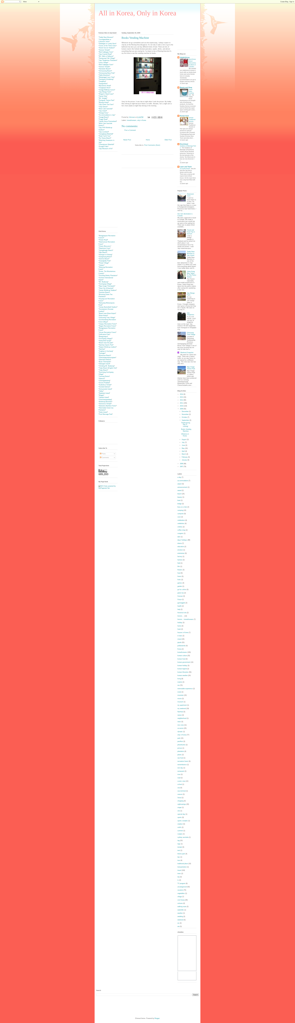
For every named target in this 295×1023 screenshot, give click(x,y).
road (178, 778)
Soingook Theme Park (106, 100)
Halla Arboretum (104, 75)
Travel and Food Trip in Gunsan (191, 231)
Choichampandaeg (105, 399)
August (184, 439)
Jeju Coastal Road (105, 54)
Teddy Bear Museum (106, 37)
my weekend (181, 708)
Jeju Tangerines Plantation (108, 60)
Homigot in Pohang (105, 254)
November (185, 414)
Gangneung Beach (105, 257)
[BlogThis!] (155, 117)
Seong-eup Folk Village (107, 58)
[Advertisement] (140, 24)
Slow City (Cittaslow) (106, 288)
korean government (183, 662)
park (178, 738)
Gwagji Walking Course (107, 90)
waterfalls (180, 910)
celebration (181, 520)
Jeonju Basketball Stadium (108, 307)
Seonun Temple (104, 50)
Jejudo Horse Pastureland (107, 121)
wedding (180, 916)
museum (180, 702)
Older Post (168, 140)
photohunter (181, 745)
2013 (182, 397)
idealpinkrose (185, 57)
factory (179, 556)
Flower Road (103, 240)
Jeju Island (102, 111)
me (178, 685)
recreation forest (182, 761)
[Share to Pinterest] (161, 117)
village (179, 896)
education (180, 546)
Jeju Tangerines (190, 314)
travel (179, 870)
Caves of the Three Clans (107, 46)
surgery (179, 834)
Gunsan (180, 596)
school (179, 784)
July (183, 442)
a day (179, 477)
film (178, 566)
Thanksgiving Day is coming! (185, 424)
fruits (179, 579)
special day (181, 814)
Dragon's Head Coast (106, 94)
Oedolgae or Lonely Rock (107, 43)
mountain (180, 695)
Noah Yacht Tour (104, 136)
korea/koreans (131, 120)
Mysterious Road (104, 86)
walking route (181, 906)
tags (178, 844)
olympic (180, 731)
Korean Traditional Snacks (192, 119)
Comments (105, 457)
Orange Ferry (103, 113)
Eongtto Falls (103, 146)
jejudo (179, 642)
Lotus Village (103, 62)
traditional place (182, 863)
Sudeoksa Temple (105, 385)
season (179, 794)
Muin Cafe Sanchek (105, 109)
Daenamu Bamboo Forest (107, 406)
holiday (179, 622)
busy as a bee (182, 507)
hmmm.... (180, 616)
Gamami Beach (104, 292)
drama (179, 543)
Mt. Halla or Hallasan (106, 56)
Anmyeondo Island (105, 389)
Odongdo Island (104, 364)
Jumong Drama (104, 376)
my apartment (182, 705)
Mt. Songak (103, 98)
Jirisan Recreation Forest (107, 332)
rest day (180, 768)
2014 (182, 394)
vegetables (181, 893)
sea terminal (181, 791)
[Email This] (153, 117)
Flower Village (103, 263)
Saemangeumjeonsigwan (107, 357)
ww (178, 926)
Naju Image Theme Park (191, 368)
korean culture (182, 655)
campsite (180, 514)
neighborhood (181, 718)
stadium (180, 824)
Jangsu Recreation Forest (107, 324)
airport (179, 484)
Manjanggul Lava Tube (106, 77)
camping (180, 510)
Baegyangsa (103, 336)
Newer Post (127, 140)
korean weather (182, 675)
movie (179, 698)
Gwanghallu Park (104, 261)
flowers (179, 570)
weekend (180, 920)
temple (179, 847)
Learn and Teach (186, 167)
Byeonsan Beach (105, 355)
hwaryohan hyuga (105, 341)
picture (179, 748)
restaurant (180, 771)
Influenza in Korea (185, 435)
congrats (180, 533)
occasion (180, 728)
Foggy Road (103, 119)
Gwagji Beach (103, 117)
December (185, 411)
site (178, 811)
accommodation (182, 480)
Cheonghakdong (104, 380)
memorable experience (185, 688)
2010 (182, 406)
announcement (182, 487)
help (178, 609)
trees (179, 873)
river (178, 774)
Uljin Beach (103, 252)
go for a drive (181, 589)
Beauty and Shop (186, 87)
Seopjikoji (102, 81)
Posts (103, 454)
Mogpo (101, 395)
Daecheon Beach (105, 359)
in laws (179, 636)
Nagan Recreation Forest (107, 326)
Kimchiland (184, 144)
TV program (181, 883)
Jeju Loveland (103, 132)
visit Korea (181, 900)
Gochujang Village (105, 284)
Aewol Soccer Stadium (106, 48)
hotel (179, 629)
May (183, 448)
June (183, 445)
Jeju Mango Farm (105, 92)
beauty (179, 497)
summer (180, 831)
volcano (180, 903)
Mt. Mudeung (103, 282)
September (185, 420)
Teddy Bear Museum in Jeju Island (191, 253)
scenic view (181, 781)
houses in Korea (182, 632)
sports (179, 817)
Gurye (179, 599)
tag (178, 840)
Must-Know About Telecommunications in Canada (192, 62)
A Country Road (185, 168)
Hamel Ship (103, 96)
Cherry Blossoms (105, 246)
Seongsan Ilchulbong (106, 79)
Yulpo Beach (103, 370)
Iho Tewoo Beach (105, 138)
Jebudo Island (103, 397)
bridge (179, 504)
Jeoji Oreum (103, 107)
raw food (180, 758)
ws (178, 923)
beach (179, 494)
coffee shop (181, 530)
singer (179, 807)
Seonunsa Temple (105, 404)
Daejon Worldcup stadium (107, 347)
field (178, 563)
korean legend (182, 669)
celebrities (180, 523)
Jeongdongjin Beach (106, 250)
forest (179, 576)
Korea (179, 649)
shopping (180, 801)
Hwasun (101, 378)
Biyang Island (103, 102)
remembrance (182, 764)
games (179, 583)
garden (179, 586)
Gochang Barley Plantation (108, 275)
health (179, 606)
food (178, 573)
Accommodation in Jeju (107, 115)
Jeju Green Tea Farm (106, 104)
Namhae (102, 349)
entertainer (180, 553)
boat (178, 500)
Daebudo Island (104, 393)
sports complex (182, 821)
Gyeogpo (102, 353)
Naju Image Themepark (107, 286)
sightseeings (181, 804)
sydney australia (182, 837)
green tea (180, 593)
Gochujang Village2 (105, 338)
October (184, 417)
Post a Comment (130, 130)
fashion (179, 560)
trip (178, 877)
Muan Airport (103, 315)
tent (178, 850)
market (179, 682)
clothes (179, 527)
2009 (182, 409)
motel (179, 692)
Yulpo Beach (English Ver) (108, 368)
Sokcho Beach (104, 259)
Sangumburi (103, 83)
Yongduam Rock (104, 88)
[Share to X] (157, 117)
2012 (182, 400)
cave (179, 517)
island (179, 639)
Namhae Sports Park (106, 345)
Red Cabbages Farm (106, 52)
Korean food (184, 116)
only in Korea (141, 120)
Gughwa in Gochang (106, 351)
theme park (181, 854)
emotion (180, 550)
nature (179, 715)
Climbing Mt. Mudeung (106, 366)
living (179, 679)
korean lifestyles (182, 672)
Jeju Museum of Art (105, 148)
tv (178, 880)
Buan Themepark (105, 362)
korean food (181, 659)
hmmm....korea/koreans (185, 619)
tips (178, 857)
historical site (181, 612)
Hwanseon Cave (104, 248)
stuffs (179, 827)
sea (178, 788)
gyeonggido (181, 603)
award (179, 490)
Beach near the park (106, 343)
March (184, 454)
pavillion (180, 741)
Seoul (179, 797)
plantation (180, 751)
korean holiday (182, 665)
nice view (180, 725)
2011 (182, 403)
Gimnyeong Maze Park (106, 73)
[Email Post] (148, 117)
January (184, 460)
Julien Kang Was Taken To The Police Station (191, 274)
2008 (182, 463)
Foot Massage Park (105, 414)
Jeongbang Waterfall (106, 134)
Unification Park (104, 334)
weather (180, 913)
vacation (180, 890)
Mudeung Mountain (105, 401)
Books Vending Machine (186, 430)
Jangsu (101, 265)
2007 (182, 466)
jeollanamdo (181, 646)
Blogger (157, 1018)
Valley (101, 391)
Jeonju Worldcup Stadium (107, 290)
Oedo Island (103, 412)
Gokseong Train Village (107, 317)
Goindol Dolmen (104, 387)
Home (148, 140)
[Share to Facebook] (159, 117)
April (183, 451)
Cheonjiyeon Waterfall (106, 144)
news (179, 721)
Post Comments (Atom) (152, 145)
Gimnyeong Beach (105, 71)
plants (179, 755)
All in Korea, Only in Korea (137, 13)
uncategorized (182, 887)
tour (178, 860)
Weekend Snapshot (186, 352)
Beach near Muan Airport (107, 313)
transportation (182, 867)
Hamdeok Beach (104, 69)
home (179, 626)
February (185, 457)
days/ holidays (182, 540)
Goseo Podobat (104, 383)
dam (178, 537)
